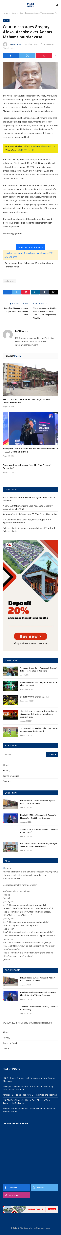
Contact (7, 781)
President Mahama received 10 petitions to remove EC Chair (16, 311)
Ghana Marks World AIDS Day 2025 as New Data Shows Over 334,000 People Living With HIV (45, 313)
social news (9, 281)
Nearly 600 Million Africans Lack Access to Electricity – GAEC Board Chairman (30, 450)
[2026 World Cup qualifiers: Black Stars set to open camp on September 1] (10, 732)
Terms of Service (11, 776)
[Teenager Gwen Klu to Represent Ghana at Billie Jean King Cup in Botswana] (10, 671)
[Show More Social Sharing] (55, 55)
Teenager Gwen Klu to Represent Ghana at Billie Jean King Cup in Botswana (38, 670)
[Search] (56, 5)
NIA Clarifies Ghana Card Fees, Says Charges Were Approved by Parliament (38, 845)
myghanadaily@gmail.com (43, 146)
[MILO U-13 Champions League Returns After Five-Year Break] (10, 686)
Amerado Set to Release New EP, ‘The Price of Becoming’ (27, 466)
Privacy (6, 770)
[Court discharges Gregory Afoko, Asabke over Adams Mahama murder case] (30, 75)
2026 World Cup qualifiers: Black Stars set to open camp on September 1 (39, 730)
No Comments (48, 44)
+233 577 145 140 (25, 150)
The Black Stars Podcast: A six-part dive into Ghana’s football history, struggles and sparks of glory (39, 714)
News (6, 20)
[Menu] (5, 5)
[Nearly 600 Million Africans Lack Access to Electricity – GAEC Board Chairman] (30, 428)
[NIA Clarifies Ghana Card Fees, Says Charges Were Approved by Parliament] (10, 847)
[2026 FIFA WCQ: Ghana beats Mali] (10, 700)
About (6, 765)
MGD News (16, 44)
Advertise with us (13, 263)
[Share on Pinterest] (44, 55)
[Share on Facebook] (11, 55)
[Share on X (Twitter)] (27, 55)
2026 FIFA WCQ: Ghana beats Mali (34, 697)
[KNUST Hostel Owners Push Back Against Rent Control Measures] (30, 379)
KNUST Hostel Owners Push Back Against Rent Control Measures (27, 401)
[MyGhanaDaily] (30, 4)
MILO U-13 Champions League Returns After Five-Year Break (38, 684)
